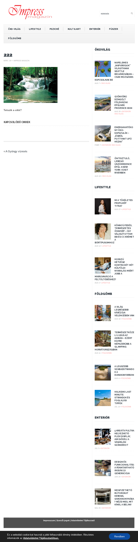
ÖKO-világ (14, 29)
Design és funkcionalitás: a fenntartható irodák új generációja (124, 468)
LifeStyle (35, 29)
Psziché (54, 29)
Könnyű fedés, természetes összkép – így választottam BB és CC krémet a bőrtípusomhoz (114, 234)
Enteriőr (95, 29)
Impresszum (49, 520)
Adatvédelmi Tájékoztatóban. (41, 538)
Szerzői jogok (63, 520)
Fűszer (113, 29)
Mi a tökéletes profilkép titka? (123, 203)
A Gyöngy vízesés (16, 151)
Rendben (119, 536)
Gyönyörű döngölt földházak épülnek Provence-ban (123, 102)
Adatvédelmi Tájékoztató (83, 520)
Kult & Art (74, 29)
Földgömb (14, 38)
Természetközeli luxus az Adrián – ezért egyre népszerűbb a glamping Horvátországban (114, 341)
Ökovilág (102, 49)
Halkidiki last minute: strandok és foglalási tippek (122, 398)
